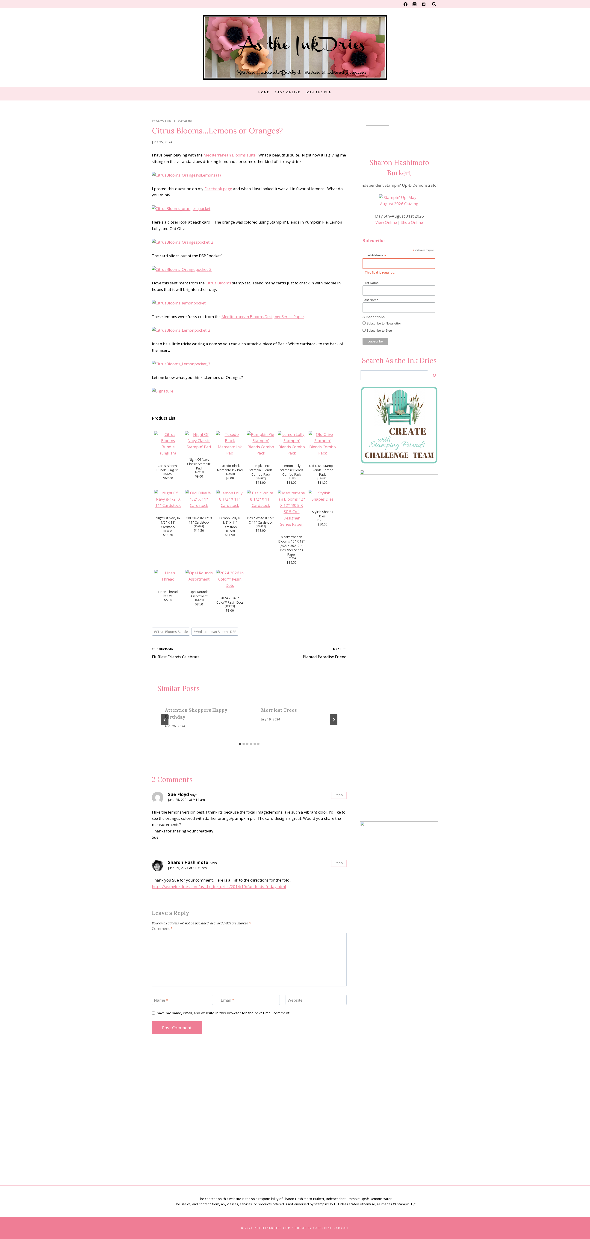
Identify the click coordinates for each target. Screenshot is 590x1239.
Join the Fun (319, 92)
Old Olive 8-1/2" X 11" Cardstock (199, 520)
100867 (168, 530)
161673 (291, 478)
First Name (371, 283)
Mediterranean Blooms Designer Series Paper (262, 316)
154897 (261, 478)
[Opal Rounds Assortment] (199, 576)
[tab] (240, 744)
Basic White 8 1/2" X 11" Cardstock (260, 520)
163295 (168, 473)
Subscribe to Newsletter (383, 323)
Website (295, 1000)
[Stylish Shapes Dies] (322, 496)
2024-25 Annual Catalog (172, 121)
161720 (230, 530)
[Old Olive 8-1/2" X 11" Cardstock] (199, 499)
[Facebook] (406, 4)
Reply (339, 795)
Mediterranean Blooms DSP (215, 631)
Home (263, 92)
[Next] (333, 719)
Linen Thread (168, 592)
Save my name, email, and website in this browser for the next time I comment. (223, 1013)
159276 (261, 526)
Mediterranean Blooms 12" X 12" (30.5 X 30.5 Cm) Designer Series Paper (291, 546)
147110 (199, 472)
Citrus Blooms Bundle (171, 631)
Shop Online (287, 92)
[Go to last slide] (164, 719)
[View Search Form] (434, 4)
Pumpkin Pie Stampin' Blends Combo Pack (260, 470)
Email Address (374, 255)
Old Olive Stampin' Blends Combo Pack (322, 470)
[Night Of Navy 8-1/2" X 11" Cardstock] (168, 499)
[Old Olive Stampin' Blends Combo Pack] (322, 443)
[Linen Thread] (168, 576)
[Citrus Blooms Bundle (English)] (168, 443)
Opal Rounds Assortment (198, 594)
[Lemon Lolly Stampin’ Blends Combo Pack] (291, 443)
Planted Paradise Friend (324, 652)
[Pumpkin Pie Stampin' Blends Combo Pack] (260, 443)
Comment (162, 928)
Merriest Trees (279, 710)
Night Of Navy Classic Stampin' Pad (199, 463)
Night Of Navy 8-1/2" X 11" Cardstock (168, 522)
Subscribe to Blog (379, 330)
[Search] (434, 375)
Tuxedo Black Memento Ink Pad (230, 467)
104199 (168, 595)
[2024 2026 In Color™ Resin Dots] (230, 579)
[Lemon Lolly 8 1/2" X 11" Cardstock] (230, 499)
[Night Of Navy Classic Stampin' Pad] (199, 440)
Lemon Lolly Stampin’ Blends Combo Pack (291, 470)
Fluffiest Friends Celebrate (176, 652)
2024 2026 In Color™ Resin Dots (229, 600)
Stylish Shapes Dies (322, 514)
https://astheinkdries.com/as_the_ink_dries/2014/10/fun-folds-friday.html (219, 886)
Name (161, 1000)
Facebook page (218, 188)
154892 (322, 478)
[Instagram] (415, 4)
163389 (230, 606)
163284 (291, 558)
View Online (386, 222)
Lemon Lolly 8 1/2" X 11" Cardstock (229, 522)
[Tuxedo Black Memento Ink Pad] (230, 443)
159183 (322, 520)
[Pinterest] (424, 4)
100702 (199, 526)
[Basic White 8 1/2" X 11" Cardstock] (260, 499)
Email (227, 1000)
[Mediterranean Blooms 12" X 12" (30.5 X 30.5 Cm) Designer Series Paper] (291, 508)
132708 (230, 473)
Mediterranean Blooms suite (230, 155)
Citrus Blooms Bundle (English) (168, 467)
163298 (199, 600)
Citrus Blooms (218, 283)
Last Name (370, 300)
